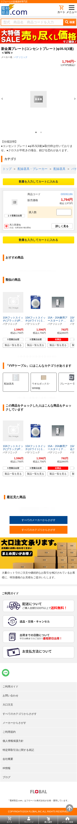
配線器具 (59, 168)
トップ (7, 168)
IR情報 (6, 768)
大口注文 (8, 704)
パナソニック (20, 57)
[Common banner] (38, 36)
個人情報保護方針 (13, 740)
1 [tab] (36, 132)
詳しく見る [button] (62, 226)
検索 (72, 22)
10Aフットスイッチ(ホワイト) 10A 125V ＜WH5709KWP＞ (35, 319)
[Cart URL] (61, 9)
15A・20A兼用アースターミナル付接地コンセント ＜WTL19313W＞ (57, 319)
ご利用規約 (9, 731)
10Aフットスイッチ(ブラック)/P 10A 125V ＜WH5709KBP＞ (13, 319)
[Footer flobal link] (38, 792)
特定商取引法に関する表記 (18, 749)
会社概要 (8, 758)
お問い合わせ (10, 695)
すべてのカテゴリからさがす (38, 529)
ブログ (6, 777)
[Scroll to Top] (69, 808)
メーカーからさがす (14, 722)
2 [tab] (41, 132)
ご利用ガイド (10, 686)
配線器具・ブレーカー (32, 168)
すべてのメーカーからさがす (38, 519)
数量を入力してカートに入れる (38, 181)
